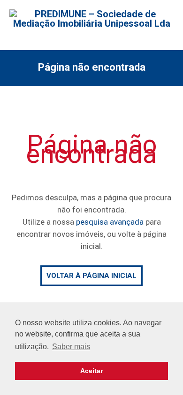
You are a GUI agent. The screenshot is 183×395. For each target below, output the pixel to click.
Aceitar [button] (91, 370)
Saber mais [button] (71, 347)
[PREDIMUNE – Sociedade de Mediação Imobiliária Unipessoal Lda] (91, 18)
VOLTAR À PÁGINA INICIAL (91, 275)
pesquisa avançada (110, 222)
